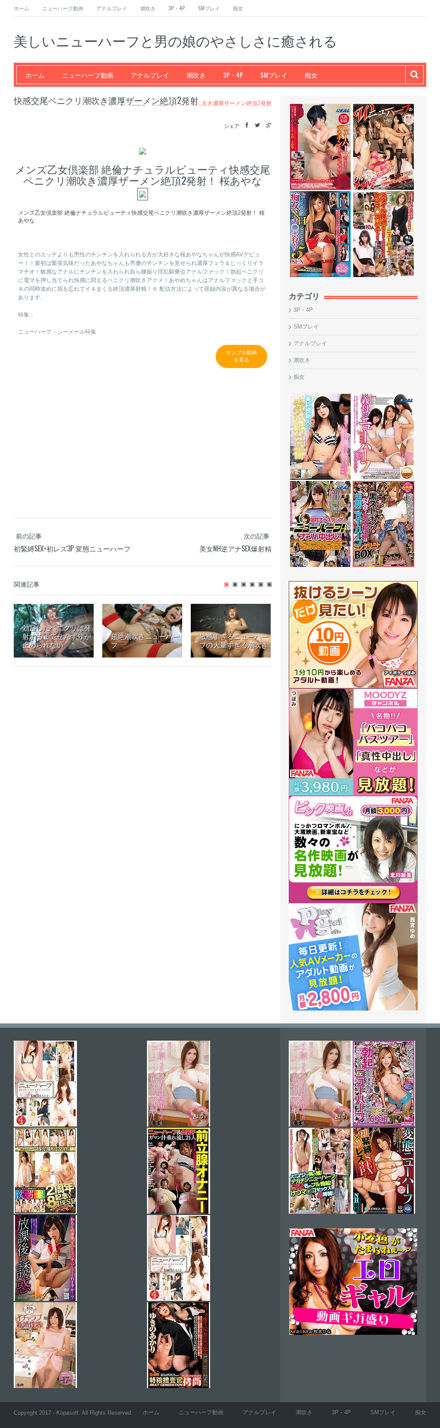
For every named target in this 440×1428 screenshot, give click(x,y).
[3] (243, 584)
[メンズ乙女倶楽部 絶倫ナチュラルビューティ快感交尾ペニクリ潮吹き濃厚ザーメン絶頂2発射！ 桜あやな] (142, 194)
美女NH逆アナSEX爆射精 (235, 548)
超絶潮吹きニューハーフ (145, 640)
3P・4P (176, 8)
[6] (269, 584)
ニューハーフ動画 (62, 8)
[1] (226, 584)
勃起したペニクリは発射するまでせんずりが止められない (56, 636)
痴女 (238, 8)
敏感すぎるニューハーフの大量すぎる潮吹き (233, 640)
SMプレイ (209, 8)
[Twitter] (257, 125)
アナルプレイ (111, 8)
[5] (261, 584)
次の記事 (256, 535)
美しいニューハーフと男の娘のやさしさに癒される (175, 40)
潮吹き (148, 8)
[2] (235, 584)
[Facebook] (247, 125)
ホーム (21, 8)
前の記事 (29, 535)
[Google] (269, 125)
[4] (252, 584)
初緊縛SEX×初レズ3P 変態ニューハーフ (72, 548)
